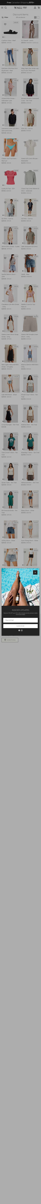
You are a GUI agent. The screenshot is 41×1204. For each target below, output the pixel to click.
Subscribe (20, 626)
